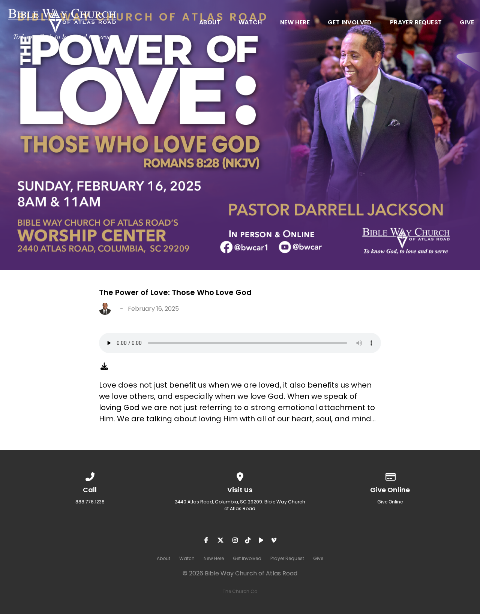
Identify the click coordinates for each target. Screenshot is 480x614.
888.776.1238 (90, 502)
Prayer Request (416, 23)
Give (467, 23)
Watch (250, 23)
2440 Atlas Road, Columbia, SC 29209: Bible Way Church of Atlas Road (240, 505)
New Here (295, 23)
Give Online (390, 502)
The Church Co (240, 591)
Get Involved (350, 23)
